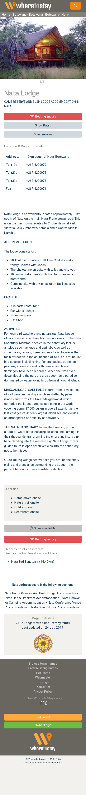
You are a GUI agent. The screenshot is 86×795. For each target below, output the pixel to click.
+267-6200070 (36, 165)
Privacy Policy (43, 691)
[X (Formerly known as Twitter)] (45, 703)
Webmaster (43, 677)
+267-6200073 (36, 181)
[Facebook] (41, 703)
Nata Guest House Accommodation (56, 607)
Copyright (43, 682)
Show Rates (43, 125)
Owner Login (43, 725)
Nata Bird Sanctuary (32, 561)
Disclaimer (43, 687)
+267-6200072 (36, 173)
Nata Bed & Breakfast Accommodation (33, 598)
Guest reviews (43, 134)
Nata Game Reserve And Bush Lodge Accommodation (42, 593)
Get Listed (43, 673)
